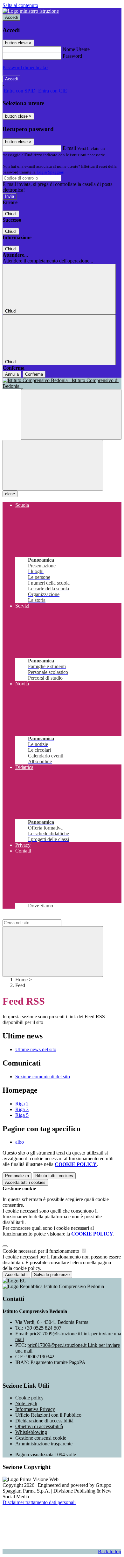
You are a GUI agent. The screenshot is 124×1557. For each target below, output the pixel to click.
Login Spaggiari (51, 172)
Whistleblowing (31, 1432)
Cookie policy (29, 1397)
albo (19, 1142)
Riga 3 (22, 1109)
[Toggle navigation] (53, 465)
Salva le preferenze (52, 1274)
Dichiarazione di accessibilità (44, 1420)
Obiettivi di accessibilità (39, 1426)
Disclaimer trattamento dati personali (39, 1502)
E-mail (69, 148)
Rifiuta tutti (54, 1175)
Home (21, 979)
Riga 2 (22, 1103)
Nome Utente (76, 49)
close (10, 493)
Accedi (11, 17)
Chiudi (11, 213)
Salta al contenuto (20, 5)
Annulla (12, 374)
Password (72, 56)
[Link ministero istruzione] (31, 11)
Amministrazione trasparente (43, 1443)
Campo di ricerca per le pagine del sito (41, 916)
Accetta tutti (25, 1182)
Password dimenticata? (25, 67)
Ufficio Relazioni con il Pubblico (48, 1415)
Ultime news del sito (35, 1049)
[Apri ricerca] (71, 414)
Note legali (26, 1403)
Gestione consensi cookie (40, 1438)
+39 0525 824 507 (42, 1328)
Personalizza (17, 1175)
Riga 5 (22, 1115)
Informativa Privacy (35, 1409)
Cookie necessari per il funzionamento (41, 1251)
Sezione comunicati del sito (42, 1076)
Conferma (34, 374)
